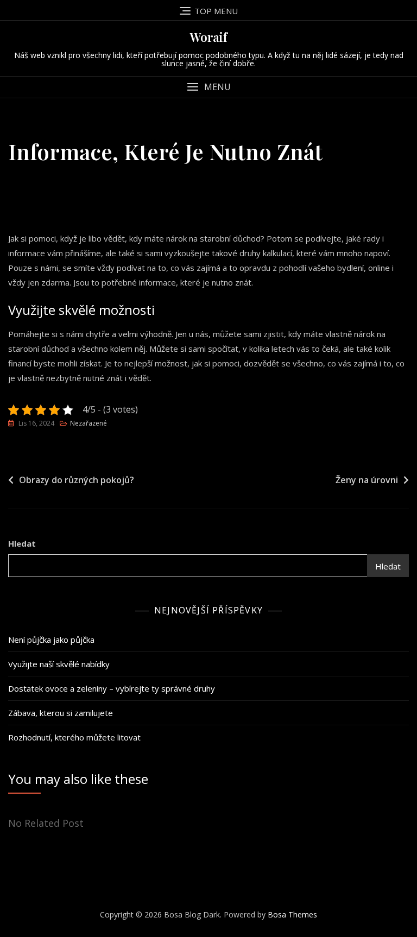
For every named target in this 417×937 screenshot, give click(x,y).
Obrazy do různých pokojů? (76, 480)
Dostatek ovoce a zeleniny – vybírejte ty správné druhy (111, 688)
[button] (208, 87)
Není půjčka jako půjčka (51, 639)
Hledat (22, 543)
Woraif (209, 37)
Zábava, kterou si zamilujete (60, 712)
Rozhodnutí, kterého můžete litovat (74, 737)
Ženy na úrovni (367, 480)
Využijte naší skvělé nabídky (59, 664)
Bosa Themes (292, 914)
